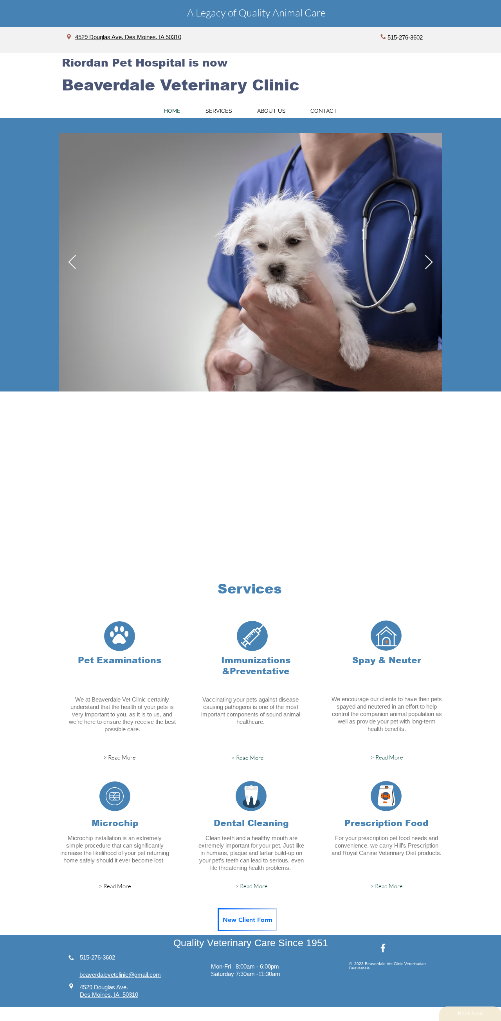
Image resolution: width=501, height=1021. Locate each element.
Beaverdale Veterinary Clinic (180, 85)
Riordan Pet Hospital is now (144, 63)
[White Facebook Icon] (383, 948)
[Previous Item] (72, 262)
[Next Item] (428, 262)
